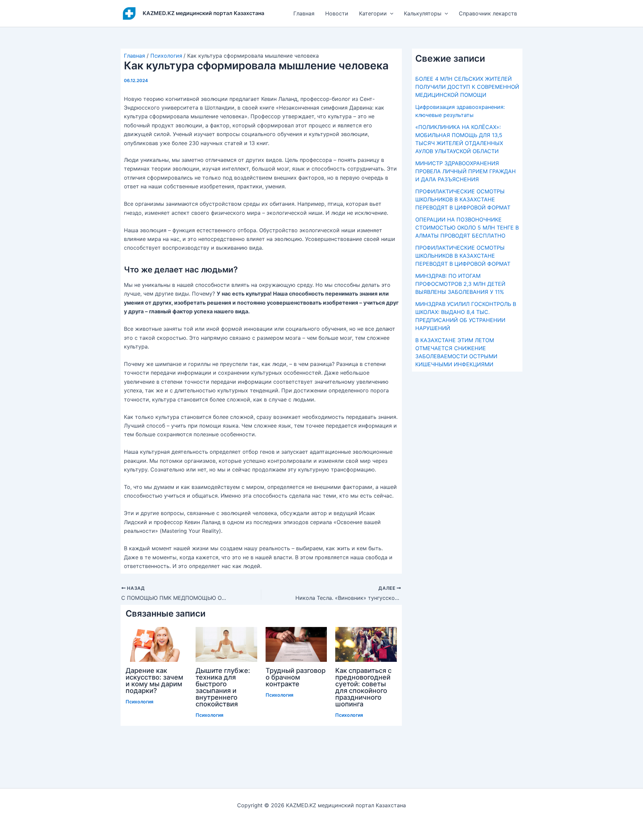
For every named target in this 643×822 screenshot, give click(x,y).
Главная (303, 13)
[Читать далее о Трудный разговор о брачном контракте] (296, 643)
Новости (336, 13)
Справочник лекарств (488, 13)
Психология (139, 701)
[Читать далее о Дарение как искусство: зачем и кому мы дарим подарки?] (156, 643)
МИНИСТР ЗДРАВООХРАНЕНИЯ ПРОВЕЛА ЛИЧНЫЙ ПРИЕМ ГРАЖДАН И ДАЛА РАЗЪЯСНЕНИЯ (465, 171)
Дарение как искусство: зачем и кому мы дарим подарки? (154, 681)
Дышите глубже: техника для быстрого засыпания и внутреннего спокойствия (223, 687)
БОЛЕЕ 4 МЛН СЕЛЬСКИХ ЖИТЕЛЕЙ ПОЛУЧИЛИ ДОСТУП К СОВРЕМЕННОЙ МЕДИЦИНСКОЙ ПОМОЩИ (467, 86)
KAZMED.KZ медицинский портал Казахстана (203, 13)
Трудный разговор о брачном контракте (296, 677)
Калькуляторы (422, 13)
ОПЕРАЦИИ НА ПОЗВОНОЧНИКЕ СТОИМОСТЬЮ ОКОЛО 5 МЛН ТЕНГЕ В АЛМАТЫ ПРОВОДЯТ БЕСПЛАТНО (467, 227)
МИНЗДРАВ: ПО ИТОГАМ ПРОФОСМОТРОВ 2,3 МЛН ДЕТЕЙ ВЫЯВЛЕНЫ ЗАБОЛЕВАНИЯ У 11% (460, 283)
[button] (390, 13)
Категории (373, 13)
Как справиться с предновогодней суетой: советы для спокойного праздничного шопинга (363, 687)
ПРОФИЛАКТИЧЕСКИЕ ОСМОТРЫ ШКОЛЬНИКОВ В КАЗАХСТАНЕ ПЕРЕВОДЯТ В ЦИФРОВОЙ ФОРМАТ (462, 199)
